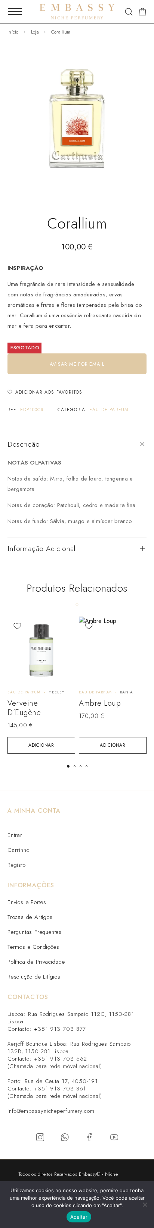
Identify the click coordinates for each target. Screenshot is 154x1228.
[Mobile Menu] (15, 11)
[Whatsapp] (64, 1137)
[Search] (129, 12)
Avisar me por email (77, 364)
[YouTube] (114, 1137)
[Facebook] (89, 1137)
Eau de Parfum (109, 409)
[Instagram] (40, 1137)
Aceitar (78, 1217)
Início (13, 32)
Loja (35, 32)
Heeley (56, 692)
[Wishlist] (17, 626)
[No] (144, 1204)
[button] (41, 745)
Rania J (128, 692)
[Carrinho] (143, 13)
